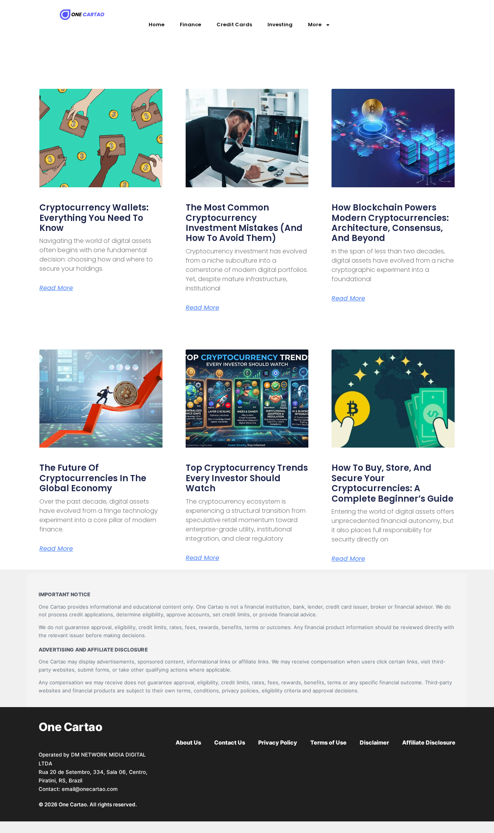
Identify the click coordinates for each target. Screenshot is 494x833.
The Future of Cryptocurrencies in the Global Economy (92, 478)
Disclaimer (374, 742)
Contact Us (229, 742)
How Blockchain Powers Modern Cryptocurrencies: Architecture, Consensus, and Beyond (390, 223)
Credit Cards (234, 24)
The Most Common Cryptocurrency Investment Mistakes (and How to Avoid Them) (244, 223)
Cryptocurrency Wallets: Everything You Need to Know (94, 218)
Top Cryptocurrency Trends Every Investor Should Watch (247, 478)
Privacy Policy (277, 742)
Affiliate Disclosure (428, 742)
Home (156, 24)
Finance (190, 24)
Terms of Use (328, 742)
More (314, 24)
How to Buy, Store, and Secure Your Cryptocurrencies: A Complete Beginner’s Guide (392, 483)
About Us (188, 742)
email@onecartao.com (90, 789)
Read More (56, 288)
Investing (280, 24)
